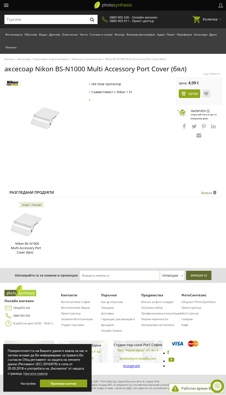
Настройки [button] (28, 383)
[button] (185, 128)
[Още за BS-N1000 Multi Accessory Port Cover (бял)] (26, 221)
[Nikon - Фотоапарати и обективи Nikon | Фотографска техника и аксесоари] (12, 83)
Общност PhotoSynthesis (198, 302)
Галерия (187, 319)
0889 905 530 (21, 316)
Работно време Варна (200, 388)
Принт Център (71, 313)
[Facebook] (168, 353)
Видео (43, 34)
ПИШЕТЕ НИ (21, 308)
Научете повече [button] (35, 373)
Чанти (84, 34)
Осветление (70, 34)
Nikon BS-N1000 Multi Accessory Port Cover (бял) (26, 247)
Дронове (54, 34)
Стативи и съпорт (101, 34)
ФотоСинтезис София (75, 302)
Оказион (11, 47)
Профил (220, 5)
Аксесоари (200, 34)
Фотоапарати (14, 34)
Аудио (161, 34)
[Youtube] (170, 361)
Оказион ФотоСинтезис (77, 319)
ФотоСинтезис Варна (75, 308)
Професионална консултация (161, 313)
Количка (210, 19)
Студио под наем (72, 325)
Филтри (120, 34)
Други (213, 34)
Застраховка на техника (157, 325)
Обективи (30, 34)
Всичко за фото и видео (157, 302)
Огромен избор (152, 308)
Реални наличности (154, 319)
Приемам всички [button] (64, 383)
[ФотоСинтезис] (113, 5)
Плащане (107, 308)
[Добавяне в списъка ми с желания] (206, 94)
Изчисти (206, 192)
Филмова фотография (140, 34)
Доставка (107, 313)
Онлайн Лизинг (111, 331)
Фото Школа (189, 313)
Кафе (184, 325)
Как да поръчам (112, 302)
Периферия (184, 34)
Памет (171, 34)
